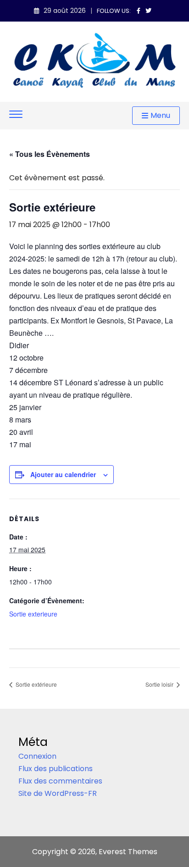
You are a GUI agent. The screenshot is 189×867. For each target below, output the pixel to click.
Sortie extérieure (35, 684)
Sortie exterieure (33, 613)
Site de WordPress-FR (57, 793)
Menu (160, 115)
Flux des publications (55, 768)
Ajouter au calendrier (63, 474)
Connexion (37, 756)
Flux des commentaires (60, 781)
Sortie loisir (160, 684)
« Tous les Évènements (49, 154)
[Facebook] (138, 10)
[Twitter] (148, 10)
